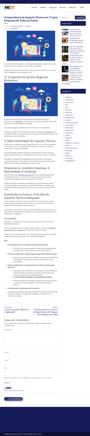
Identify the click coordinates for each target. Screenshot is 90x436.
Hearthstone (69, 130)
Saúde (67, 153)
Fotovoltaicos (69, 125)
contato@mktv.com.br (22, 2)
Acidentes (68, 97)
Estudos (68, 120)
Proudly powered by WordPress (13, 434)
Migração (68, 138)
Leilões (67, 135)
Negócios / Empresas (72, 143)
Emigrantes (69, 115)
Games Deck (69, 128)
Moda (67, 140)
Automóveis (69, 102)
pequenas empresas (25, 175)
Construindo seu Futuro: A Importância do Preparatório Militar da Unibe (45, 312)
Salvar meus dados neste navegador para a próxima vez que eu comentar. (28, 378)
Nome (6, 353)
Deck (67, 107)
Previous (9, 307)
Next (54, 307)
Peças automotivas (71, 148)
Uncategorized (70, 161)
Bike (66, 105)
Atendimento (69, 100)
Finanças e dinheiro (71, 123)
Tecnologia (14, 28)
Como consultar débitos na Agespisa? (16, 310)
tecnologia (49, 132)
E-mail (6, 360)
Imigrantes (69, 133)
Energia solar (69, 118)
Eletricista (68, 112)
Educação (68, 110)
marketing (18, 121)
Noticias (68, 145)
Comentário (8, 330)
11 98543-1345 (8, 2)
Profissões (68, 151)
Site (5, 368)
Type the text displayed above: (14, 390)
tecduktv (28, 26)
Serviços (68, 156)
